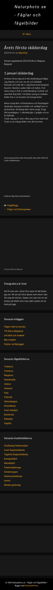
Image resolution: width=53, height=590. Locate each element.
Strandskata (10, 406)
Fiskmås (8, 397)
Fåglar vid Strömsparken (19, 209)
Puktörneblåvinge (12, 467)
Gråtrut (7, 384)
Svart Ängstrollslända (14, 450)
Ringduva (8, 375)
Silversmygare (11, 472)
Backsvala (9, 414)
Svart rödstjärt (11, 410)
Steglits (7, 423)
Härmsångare (10, 401)
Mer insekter (10, 340)
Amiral (7, 480)
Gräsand (8, 388)
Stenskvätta (9, 379)
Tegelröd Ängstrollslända (16, 454)
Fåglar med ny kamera (15, 326)
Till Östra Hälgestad (13, 331)
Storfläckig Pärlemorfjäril (16, 445)
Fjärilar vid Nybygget (14, 344)
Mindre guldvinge (12, 485)
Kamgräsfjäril (10, 459)
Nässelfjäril (9, 463)
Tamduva (8, 371)
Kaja (6, 392)
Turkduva (8, 366)
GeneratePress (31, 585)
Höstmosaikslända (13, 476)
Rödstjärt (8, 419)
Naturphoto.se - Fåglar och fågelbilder (30, 15)
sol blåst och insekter (14, 335)
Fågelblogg (12, 205)
